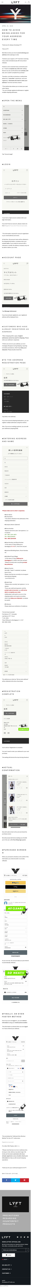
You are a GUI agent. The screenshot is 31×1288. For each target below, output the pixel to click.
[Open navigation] (2, 2)
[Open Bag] (28, 2)
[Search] (25, 2)
